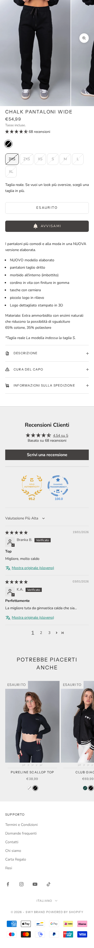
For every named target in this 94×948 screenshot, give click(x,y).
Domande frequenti (21, 833)
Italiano (44, 901)
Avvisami (51, 226)
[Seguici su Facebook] (7, 884)
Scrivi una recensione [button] (47, 455)
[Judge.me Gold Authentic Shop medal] (31, 485)
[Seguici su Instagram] (21, 884)
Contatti (11, 842)
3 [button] (49, 632)
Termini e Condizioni (21, 824)
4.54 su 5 (60, 435)
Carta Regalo (15, 859)
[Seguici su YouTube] (35, 884)
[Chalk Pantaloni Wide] (8, 144)
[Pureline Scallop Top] (29, 788)
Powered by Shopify (65, 912)
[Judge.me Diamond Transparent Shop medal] (58, 485)
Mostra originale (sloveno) (33, 567)
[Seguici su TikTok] (48, 884)
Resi (8, 868)
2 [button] (41, 632)
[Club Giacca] (85, 788)
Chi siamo (13, 850)
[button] (17, 131)
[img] (16, 532)
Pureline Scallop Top (32, 772)
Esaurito (47, 207)
